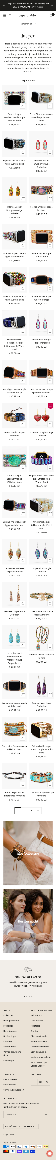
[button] (49, 1153)
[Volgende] (38, 810)
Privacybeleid (10, 1079)
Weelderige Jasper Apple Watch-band (14, 705)
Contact (35, 1031)
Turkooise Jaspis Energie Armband (42, 794)
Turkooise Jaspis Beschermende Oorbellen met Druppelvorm (14, 658)
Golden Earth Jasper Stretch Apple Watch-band (42, 749)
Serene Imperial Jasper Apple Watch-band (14, 523)
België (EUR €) (11, 1126)
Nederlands (29, 1126)
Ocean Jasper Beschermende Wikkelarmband (14, 479)
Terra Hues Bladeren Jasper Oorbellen (14, 570)
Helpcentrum (37, 1015)
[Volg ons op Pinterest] (47, 1082)
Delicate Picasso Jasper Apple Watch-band (41, 391)
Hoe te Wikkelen (39, 1041)
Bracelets (8, 1025)
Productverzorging (40, 1046)
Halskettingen (10, 1036)
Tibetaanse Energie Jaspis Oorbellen (41, 341)
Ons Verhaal (37, 1020)
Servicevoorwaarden (13, 1089)
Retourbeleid (9, 1084)
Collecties (8, 1015)
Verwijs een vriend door (12, 1053)
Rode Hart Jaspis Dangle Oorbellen (42, 434)
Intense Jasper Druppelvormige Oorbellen (14, 210)
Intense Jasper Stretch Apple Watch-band (14, 255)
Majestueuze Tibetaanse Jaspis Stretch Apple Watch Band (41, 479)
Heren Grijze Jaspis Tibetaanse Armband (14, 794)
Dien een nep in (39, 1051)
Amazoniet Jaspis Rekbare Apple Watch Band (41, 525)
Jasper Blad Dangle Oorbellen (41, 570)
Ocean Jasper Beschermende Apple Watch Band (14, 117)
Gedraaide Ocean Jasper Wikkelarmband (14, 748)
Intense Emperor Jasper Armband (41, 208)
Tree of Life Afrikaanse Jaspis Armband (41, 613)
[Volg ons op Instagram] (40, 1082)
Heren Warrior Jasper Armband (14, 434)
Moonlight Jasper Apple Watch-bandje (14, 391)
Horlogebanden (11, 1020)
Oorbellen (8, 1041)
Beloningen (9, 1060)
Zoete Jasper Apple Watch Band (41, 255)
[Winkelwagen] (51, 15)
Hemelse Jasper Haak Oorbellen (14, 613)
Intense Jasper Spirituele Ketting (41, 656)
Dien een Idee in (39, 1036)
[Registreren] (46, 1114)
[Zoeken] (10, 15)
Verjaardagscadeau (41, 1057)
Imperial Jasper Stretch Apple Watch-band (14, 162)
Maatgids (35, 1025)
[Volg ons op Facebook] (34, 1082)
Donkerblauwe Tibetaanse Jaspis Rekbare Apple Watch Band (14, 344)
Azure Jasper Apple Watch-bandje (41, 298)
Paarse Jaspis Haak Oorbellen (41, 705)
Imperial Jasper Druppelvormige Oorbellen (42, 164)
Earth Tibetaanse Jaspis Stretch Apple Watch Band (41, 117)
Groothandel (9, 1046)
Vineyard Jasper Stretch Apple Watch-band (14, 298)
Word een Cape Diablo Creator (39, 1064)
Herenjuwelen (10, 1031)
